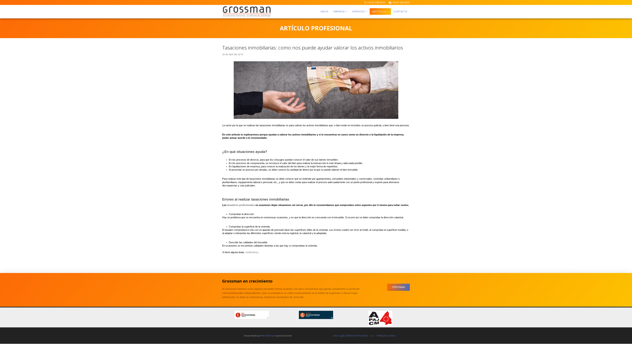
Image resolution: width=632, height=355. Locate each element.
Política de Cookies (386, 335)
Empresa (339, 11)
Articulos (379, 11)
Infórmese (398, 287)
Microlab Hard (269, 335)
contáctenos (251, 252)
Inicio (324, 11)
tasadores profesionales (240, 205)
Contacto (400, 11)
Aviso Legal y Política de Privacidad (350, 335)
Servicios (358, 11)
